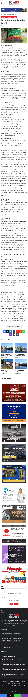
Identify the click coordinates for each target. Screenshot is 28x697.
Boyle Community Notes (10, 14)
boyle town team (15, 642)
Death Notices (12, 645)
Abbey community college (7, 633)
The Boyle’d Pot (22, 685)
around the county (17, 633)
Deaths (16, 685)
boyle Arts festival (11, 635)
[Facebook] (4, 331)
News (15, 17)
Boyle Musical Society (6, 642)
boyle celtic (19, 635)
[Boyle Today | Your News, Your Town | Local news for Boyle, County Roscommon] (14, 3)
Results (16, 603)
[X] (7, 331)
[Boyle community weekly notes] (7, 364)
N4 (12, 647)
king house (24, 645)
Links (15, 687)
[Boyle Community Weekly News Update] (7, 348)
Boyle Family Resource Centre (18, 638)
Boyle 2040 (4, 635)
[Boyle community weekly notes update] (21, 348)
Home (3, 14)
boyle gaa (4, 640)
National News (10, 687)
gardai (18, 645)
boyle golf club (17, 640)
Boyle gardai (9, 640)
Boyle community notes (14, 326)
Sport (13, 685)
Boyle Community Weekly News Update (6, 355)
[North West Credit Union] (14, 9)
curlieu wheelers (5, 645)
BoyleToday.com (6, 26)
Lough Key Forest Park (6, 647)
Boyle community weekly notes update (20, 355)
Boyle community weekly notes (5, 371)
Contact (19, 687)
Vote (11, 603)
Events (10, 685)
